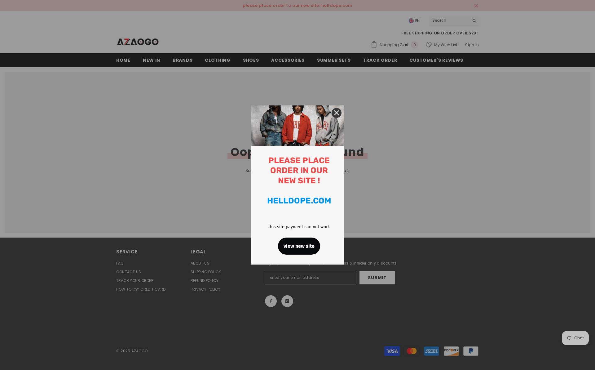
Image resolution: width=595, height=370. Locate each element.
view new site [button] (299, 246)
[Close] (336, 112)
